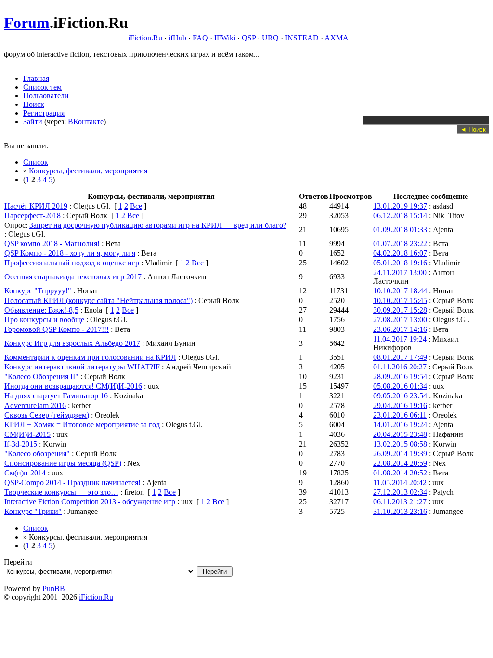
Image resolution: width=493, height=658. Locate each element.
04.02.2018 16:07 (400, 253)
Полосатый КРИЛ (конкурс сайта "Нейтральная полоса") (98, 300)
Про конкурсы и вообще (44, 320)
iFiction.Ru (145, 38)
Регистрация (44, 113)
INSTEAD (302, 38)
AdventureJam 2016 (35, 405)
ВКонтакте (86, 122)
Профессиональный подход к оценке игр (71, 263)
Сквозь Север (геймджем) (46, 415)
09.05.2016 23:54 (400, 396)
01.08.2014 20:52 (400, 473)
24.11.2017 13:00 (400, 272)
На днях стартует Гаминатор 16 (56, 396)
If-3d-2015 (20, 444)
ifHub (177, 38)
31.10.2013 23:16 (400, 511)
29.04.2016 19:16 (400, 405)
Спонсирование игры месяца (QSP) (62, 463)
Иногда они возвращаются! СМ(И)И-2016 (73, 386)
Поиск (33, 104)
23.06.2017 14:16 (400, 329)
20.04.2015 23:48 (400, 434)
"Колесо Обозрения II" (41, 376)
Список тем (42, 87)
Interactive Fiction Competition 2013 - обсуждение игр (89, 502)
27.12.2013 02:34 (400, 492)
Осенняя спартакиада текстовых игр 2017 (73, 277)
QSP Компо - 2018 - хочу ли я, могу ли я (69, 253)
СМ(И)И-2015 (27, 434)
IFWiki (224, 38)
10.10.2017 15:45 (400, 300)
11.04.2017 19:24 (400, 339)
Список (35, 162)
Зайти (32, 122)
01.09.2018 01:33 (400, 229)
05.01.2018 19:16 (400, 263)
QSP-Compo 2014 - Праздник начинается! (72, 482)
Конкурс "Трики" (33, 511)
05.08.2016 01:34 (400, 386)
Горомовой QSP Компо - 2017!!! (56, 329)
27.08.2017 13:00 (400, 320)
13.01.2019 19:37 (400, 206)
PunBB (53, 588)
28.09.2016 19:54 (400, 376)
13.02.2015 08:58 (400, 444)
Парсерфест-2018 (32, 215)
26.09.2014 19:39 (400, 453)
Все (136, 206)
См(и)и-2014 (25, 473)
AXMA (336, 38)
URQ (270, 38)
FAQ (200, 38)
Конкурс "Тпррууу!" (37, 291)
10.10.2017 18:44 (400, 291)
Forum (27, 22)
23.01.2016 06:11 (400, 415)
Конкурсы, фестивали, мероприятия (88, 171)
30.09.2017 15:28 (400, 310)
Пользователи (46, 96)
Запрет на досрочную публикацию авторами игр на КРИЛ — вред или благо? (157, 225)
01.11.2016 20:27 (400, 367)
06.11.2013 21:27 (400, 502)
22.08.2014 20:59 (400, 463)
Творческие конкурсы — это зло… (61, 492)
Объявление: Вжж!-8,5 (41, 310)
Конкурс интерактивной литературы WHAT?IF (82, 367)
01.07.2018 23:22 (400, 243)
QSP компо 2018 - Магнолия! (52, 243)
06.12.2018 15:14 (400, 215)
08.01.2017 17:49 (400, 357)
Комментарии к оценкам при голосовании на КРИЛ (90, 357)
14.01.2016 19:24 (400, 425)
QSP (249, 38)
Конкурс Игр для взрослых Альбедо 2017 (72, 343)
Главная (36, 78)
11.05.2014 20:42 (400, 482)
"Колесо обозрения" (37, 453)
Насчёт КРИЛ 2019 (35, 206)
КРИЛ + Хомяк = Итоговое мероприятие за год (82, 425)
